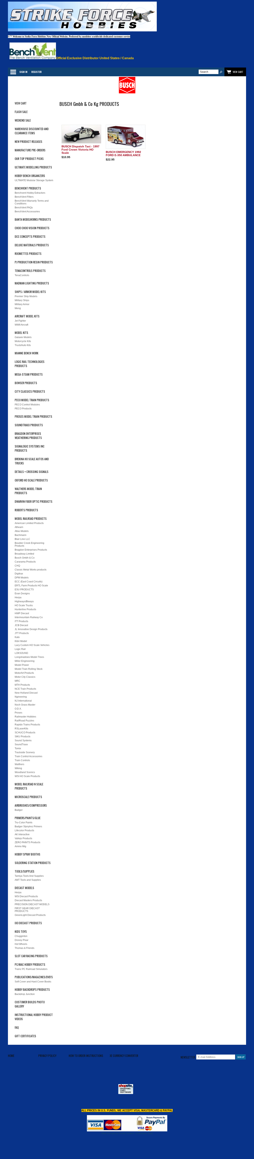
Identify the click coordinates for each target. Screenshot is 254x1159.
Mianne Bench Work (26, 353)
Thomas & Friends (24, 948)
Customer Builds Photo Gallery (30, 1004)
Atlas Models (22, 531)
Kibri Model (21, 641)
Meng (18, 308)
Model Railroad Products (31, 518)
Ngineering (21, 696)
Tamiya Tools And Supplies (29, 876)
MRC (17, 681)
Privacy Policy (47, 1056)
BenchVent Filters (24, 196)
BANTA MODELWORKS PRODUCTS (33, 219)
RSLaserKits (21, 728)
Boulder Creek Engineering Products (29, 544)
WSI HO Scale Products (27, 776)
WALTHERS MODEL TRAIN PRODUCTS (28, 491)
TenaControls (22, 275)
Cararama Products (25, 561)
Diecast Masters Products (28, 900)
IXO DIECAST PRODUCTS (28, 923)
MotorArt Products (24, 673)
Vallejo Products (23, 838)
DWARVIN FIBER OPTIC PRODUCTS (33, 501)
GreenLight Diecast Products (30, 915)
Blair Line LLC (22, 539)
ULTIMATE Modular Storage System (34, 180)
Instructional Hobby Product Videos (34, 1017)
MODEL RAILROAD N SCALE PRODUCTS (29, 786)
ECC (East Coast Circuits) (28, 581)
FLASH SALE (21, 112)
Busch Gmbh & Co (25, 557)
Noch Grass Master (25, 704)
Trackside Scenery (25, 752)
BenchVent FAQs (24, 207)
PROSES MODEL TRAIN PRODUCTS (33, 416)
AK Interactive (22, 834)
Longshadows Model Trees (29, 657)
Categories (13, 72)
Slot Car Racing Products (31, 956)
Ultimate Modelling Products (33, 167)
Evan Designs (22, 593)
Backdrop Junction (25, 994)
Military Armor (22, 304)
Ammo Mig (20, 846)
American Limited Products (29, 523)
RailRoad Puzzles (24, 720)
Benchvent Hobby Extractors (30, 192)
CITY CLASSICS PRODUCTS (30, 391)
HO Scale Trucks (24, 605)
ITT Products (21, 621)
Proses (18, 712)
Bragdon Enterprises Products (31, 549)
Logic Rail (20, 649)
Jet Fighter (20, 320)
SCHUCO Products (25, 732)
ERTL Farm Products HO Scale (31, 585)
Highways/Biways (24, 601)
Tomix (18, 748)
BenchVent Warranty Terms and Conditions (32, 202)
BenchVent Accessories (27, 211)
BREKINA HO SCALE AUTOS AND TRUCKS (32, 461)
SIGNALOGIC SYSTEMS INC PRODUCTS (29, 448)
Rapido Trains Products (27, 724)
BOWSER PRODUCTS (26, 383)
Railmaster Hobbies (25, 716)
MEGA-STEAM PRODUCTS (29, 374)
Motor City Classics (25, 677)
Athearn (19, 527)
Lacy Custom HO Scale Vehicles (32, 645)
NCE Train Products (25, 688)
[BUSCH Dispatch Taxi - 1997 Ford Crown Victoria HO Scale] (81, 134)
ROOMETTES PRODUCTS (28, 253)
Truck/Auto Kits (23, 345)
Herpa (18, 597)
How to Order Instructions (86, 1056)
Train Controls (22, 760)
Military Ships (22, 300)
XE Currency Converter (124, 1056)
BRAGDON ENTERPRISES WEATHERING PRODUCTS (28, 435)
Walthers (19, 764)
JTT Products (22, 633)
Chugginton (21, 936)
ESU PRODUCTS (24, 589)
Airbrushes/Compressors (31, 805)
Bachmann (20, 535)
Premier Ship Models (26, 296)
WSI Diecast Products (26, 896)
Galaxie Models (23, 337)
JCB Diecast (21, 625)
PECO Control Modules (27, 404)
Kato (17, 637)
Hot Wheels (21, 944)
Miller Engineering (25, 661)
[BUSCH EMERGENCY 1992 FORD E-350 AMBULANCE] (126, 137)
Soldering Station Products (33, 863)
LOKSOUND (21, 653)
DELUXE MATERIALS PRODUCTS (32, 245)
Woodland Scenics (25, 772)
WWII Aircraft (21, 324)
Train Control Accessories (28, 756)
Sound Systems (23, 740)
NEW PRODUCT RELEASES (28, 141)
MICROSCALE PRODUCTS (28, 797)
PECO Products (23, 408)
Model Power (22, 665)
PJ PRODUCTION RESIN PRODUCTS (34, 262)
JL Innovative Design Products (31, 629)
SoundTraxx (21, 744)
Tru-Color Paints (23, 822)
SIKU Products (22, 736)
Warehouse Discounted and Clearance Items (32, 131)
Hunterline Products (25, 609)
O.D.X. (18, 708)
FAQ (17, 1027)
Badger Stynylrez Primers (28, 826)
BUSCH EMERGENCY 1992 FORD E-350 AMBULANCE (123, 153)
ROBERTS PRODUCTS (26, 510)
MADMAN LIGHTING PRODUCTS (32, 283)
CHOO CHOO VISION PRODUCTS (32, 228)
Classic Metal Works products (30, 569)
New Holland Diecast (26, 692)
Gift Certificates (25, 1036)
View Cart (21, 103)
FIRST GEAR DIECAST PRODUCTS (27, 910)
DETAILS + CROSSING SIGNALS (31, 472)
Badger (19, 810)
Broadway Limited (24, 553)
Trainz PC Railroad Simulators (31, 969)
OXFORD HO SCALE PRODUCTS (31, 480)
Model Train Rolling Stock (28, 669)
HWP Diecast (22, 613)
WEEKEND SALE (23, 120)
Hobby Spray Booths (27, 854)
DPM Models (22, 577)
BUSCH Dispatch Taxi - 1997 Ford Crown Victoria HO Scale (80, 149)
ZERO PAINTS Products (27, 842)
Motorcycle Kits (23, 341)
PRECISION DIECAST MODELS (32, 904)
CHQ (17, 565)
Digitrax (19, 573)
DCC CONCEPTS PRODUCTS (30, 236)
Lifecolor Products (24, 830)
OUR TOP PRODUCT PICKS (29, 159)
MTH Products (22, 684)
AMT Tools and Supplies (28, 880)
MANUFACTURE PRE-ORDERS (30, 150)
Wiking (18, 768)
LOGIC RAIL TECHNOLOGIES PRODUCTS (29, 364)
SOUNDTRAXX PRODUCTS (29, 425)
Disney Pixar (21, 940)
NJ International (23, 700)
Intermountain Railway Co (29, 617)
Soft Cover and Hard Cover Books (33, 981)
